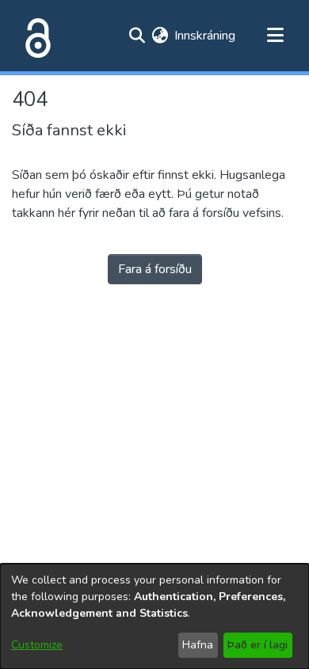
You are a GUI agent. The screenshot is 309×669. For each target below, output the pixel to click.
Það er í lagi (257, 644)
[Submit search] (137, 35)
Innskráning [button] (205, 35)
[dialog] (154, 616)
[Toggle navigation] (275, 36)
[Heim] (35, 35)
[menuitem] (160, 35)
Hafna (197, 644)
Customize (37, 644)
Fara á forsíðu (155, 269)
